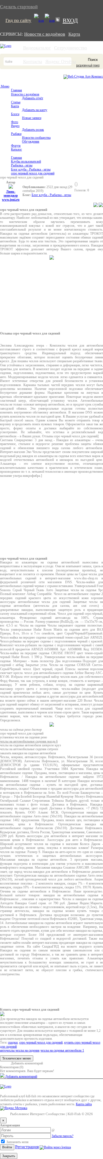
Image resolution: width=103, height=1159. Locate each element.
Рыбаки (16, 134)
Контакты (32, 61)
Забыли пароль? (62, 1136)
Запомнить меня (17, 1142)
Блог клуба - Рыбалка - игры (31, 169)
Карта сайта (84, 1104)
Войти (7, 1147)
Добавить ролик (33, 130)
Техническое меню (16, 1058)
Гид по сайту (18, 20)
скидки (13, 1042)
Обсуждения (30, 141)
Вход (70, 20)
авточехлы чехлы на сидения (20, 1050)
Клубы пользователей (26, 161)
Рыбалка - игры (21, 165)
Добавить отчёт (32, 98)
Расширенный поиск (87, 65)
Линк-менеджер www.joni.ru (11, 196)
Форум (16, 146)
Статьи (15, 102)
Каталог (16, 149)
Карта (74, 34)
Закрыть (8, 1156)
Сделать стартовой (19, 6)
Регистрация (27, 1146)
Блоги (15, 114)
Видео (15, 126)
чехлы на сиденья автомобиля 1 (62, 1050)
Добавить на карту (34, 110)
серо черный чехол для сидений (32, 173)
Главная (16, 90)
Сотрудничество (70, 47)
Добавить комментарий (27, 1063)
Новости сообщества (36, 138)
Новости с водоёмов (44, 34)
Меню (4, 86)
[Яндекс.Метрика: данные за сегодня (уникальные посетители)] (13, 1108)
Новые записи (31, 118)
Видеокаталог (37, 47)
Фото (14, 122)
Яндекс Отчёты (60, 61)
